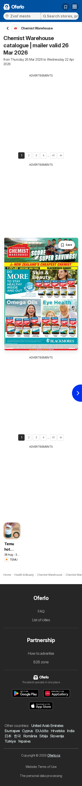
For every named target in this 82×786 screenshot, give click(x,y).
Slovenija (57, 736)
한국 (17, 736)
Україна (24, 741)
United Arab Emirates (47, 725)
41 (53, 155)
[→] (60, 155)
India (70, 731)
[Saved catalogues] (65, 7)
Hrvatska (58, 731)
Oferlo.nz (53, 755)
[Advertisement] (41, 109)
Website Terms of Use (41, 767)
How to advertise (41, 653)
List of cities (41, 620)
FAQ (41, 611)
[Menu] (75, 7)
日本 (8, 736)
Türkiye (10, 741)
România (30, 736)
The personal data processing (41, 776)
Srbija (43, 736)
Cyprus (27, 731)
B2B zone (41, 662)
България (12, 731)
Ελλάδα (42, 731)
